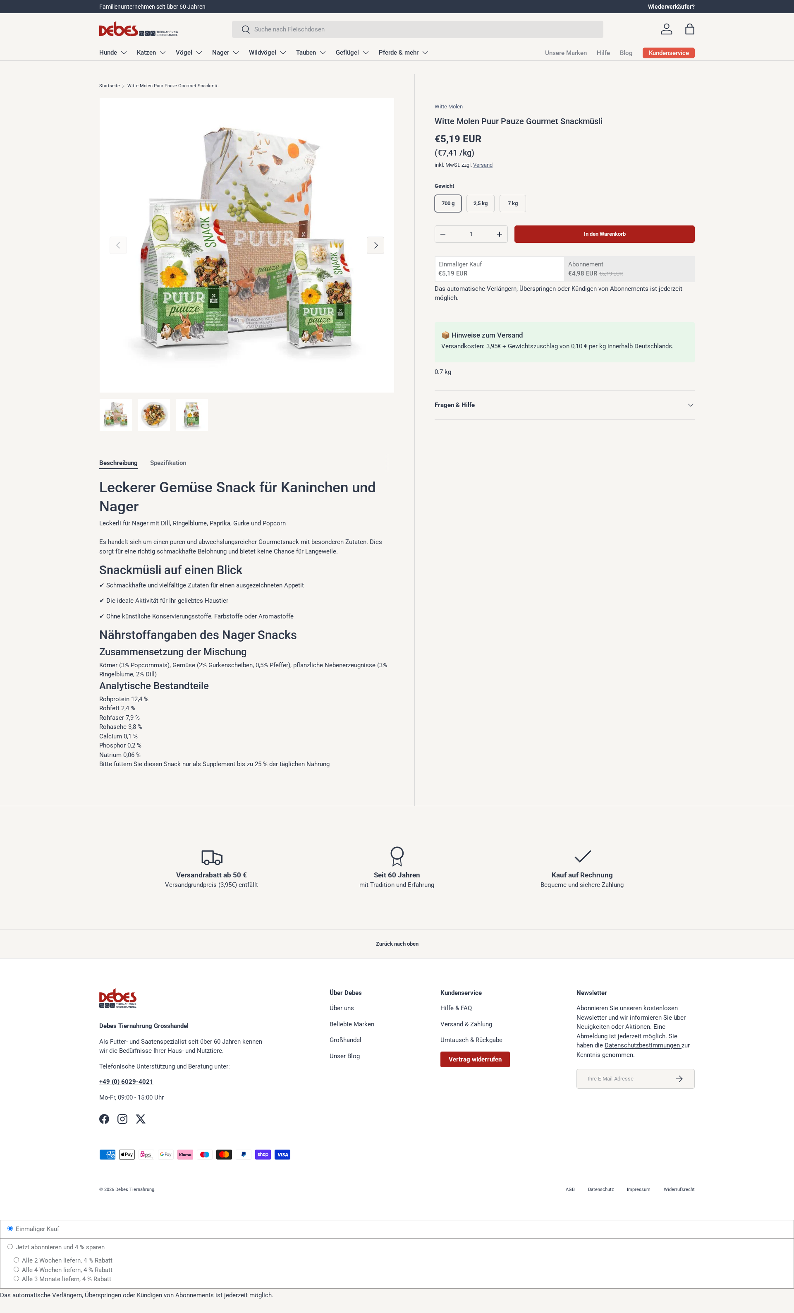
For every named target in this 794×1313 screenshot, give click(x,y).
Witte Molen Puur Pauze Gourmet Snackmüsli (173, 86)
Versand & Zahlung (466, 1024)
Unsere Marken (566, 53)
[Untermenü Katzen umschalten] (162, 53)
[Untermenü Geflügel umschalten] (366, 53)
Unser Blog (345, 1056)
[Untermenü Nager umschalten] (236, 53)
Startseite (109, 86)
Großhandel (345, 1040)
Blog (626, 53)
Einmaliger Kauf (36, 1229)
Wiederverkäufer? (671, 6)
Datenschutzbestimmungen (643, 1045)
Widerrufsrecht (679, 1189)
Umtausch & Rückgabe (471, 1040)
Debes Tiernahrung (134, 1189)
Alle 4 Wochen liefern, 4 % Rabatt (66, 1270)
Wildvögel (262, 52)
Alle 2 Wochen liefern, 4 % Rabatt (66, 1260)
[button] (690, 29)
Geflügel (347, 52)
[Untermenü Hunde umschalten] (124, 53)
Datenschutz (601, 1189)
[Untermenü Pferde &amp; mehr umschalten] (425, 53)
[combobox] (417, 29)
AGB (570, 1189)
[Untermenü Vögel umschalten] (199, 53)
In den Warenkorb (605, 234)
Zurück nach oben (397, 944)
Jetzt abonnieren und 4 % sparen (59, 1247)
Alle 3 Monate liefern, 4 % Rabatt (65, 1279)
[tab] (118, 463)
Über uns (342, 1008)
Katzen (146, 52)
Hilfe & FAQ (456, 1008)
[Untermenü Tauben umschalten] (323, 53)
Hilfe (603, 53)
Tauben (306, 52)
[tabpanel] (247, 623)
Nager (220, 52)
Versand (483, 165)
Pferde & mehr (399, 52)
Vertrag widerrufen (475, 1059)
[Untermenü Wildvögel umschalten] (283, 53)
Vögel (184, 52)
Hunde (108, 52)
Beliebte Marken (352, 1024)
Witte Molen (449, 106)
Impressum (639, 1189)
